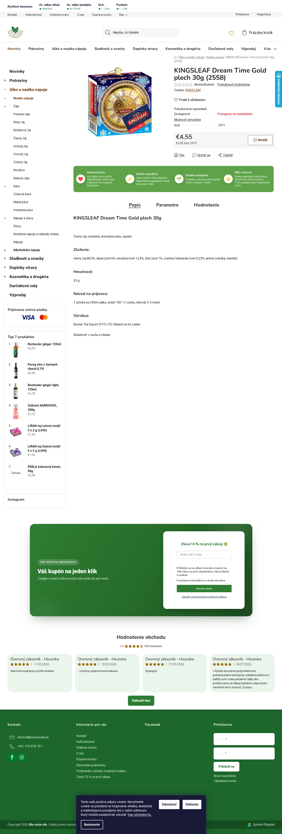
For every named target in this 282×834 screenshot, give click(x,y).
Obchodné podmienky (91, 765)
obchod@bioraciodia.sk (33, 737)
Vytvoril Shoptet (264, 824)
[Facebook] (12, 757)
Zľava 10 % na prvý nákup (93, 777)
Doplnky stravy (23, 267)
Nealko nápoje (23, 98)
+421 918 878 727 (29, 746)
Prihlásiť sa (226, 766)
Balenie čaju (21, 178)
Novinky (17, 71)
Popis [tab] (135, 205)
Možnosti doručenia (187, 119)
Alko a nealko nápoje (28, 89)
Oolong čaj (20, 146)
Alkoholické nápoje (26, 250)
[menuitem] (14, 48)
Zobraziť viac (141, 700)
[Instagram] (21, 757)
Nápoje (18, 242)
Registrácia (264, 14)
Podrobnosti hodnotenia (233, 84)
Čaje (16, 106)
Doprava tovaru (101, 14)
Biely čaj (19, 122)
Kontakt (12, 14)
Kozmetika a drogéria (28, 276)
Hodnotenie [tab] (206, 205)
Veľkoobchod (33, 14)
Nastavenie (92, 824)
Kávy (16, 186)
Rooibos (19, 170)
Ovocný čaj (20, 154)
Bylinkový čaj (22, 130)
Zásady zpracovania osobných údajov (204, 596)
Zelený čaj (20, 162)
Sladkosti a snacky (26, 258)
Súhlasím (191, 804)
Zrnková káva (22, 194)
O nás (80, 14)
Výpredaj (17, 295)
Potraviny (18, 80)
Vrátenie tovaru (59, 14)
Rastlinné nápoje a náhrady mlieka (36, 234)
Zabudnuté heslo (225, 781)
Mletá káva (20, 202)
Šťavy (17, 226)
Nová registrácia (225, 776)
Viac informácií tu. (139, 815)
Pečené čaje (21, 114)
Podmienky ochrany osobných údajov (101, 771)
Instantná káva (23, 210)
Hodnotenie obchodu (141, 637)
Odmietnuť (169, 804)
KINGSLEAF (193, 90)
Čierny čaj (19, 138)
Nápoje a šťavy (23, 218)
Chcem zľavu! (204, 588)
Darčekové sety (23, 285)
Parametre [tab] (167, 205)
